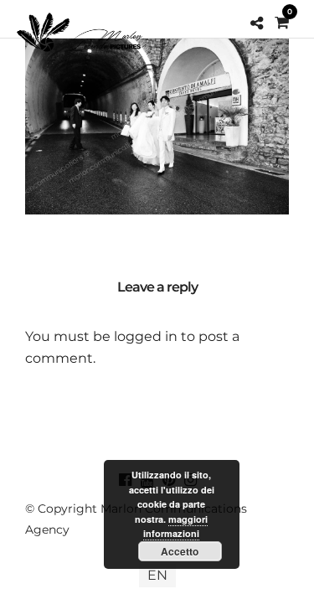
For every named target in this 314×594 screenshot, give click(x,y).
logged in (146, 336)
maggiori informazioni (175, 526)
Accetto (179, 551)
